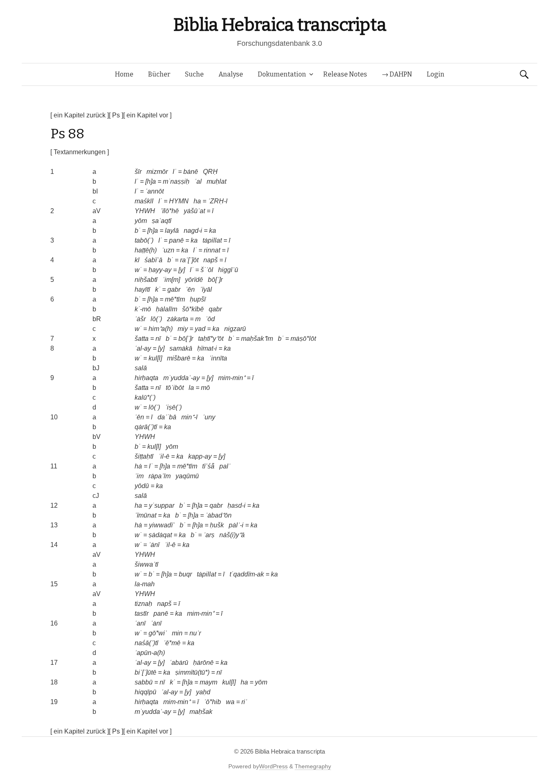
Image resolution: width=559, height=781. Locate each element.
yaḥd (203, 692)
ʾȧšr (140, 318)
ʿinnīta (218, 358)
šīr (138, 171)
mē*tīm (175, 299)
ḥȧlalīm (166, 309)
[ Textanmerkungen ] (79, 152)
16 (54, 623)
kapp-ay (200, 456)
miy (183, 328)
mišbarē (178, 358)
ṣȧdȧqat (160, 534)
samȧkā (180, 348)
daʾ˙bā (167, 417)
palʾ (224, 466)
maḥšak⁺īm (257, 338)
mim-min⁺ (231, 377)
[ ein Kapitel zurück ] (79, 115)
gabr (173, 289)
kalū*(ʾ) (145, 397)
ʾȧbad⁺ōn (218, 515)
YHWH (145, 210)
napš (210, 260)
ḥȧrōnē (203, 662)
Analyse (231, 74)
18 (54, 682)
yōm (141, 220)
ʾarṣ (208, 534)
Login (435, 74)
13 (54, 525)
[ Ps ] (116, 115)
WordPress (273, 766)
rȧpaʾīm (160, 476)
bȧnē (190, 171)
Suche (194, 74)
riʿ (244, 701)
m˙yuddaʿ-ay (181, 377)
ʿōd (210, 318)
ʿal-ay (143, 348)
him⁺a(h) (161, 328)
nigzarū (235, 328)
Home (124, 74)
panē (176, 240)
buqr (185, 574)
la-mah (145, 584)
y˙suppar (161, 505)
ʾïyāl (206, 289)
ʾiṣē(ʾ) (173, 407)
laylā (172, 230)
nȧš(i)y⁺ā (232, 534)
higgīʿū (228, 269)
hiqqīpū (145, 692)
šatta (142, 338)
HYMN (179, 201)
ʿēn (139, 417)
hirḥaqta (146, 377)
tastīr (142, 613)
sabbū (144, 682)
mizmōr (157, 171)
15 (54, 584)
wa (230, 701)
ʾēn (190, 289)
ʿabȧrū (178, 662)
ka (212, 230)
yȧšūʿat (194, 210)
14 (54, 544)
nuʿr (195, 633)
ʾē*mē (171, 642)
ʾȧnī (154, 544)
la (191, 387)
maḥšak (200, 711)
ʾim (139, 476)
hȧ (138, 466)
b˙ (137, 230)
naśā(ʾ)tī (146, 642)
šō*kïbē (193, 309)
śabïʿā (153, 260)
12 (54, 505)
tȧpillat (212, 240)
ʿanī (140, 623)
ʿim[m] (171, 279)
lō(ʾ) (156, 318)
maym (208, 682)
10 (54, 417)
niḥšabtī (146, 279)
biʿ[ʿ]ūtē (145, 672)
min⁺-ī (189, 417)
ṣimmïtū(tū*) (192, 672)
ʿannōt (154, 191)
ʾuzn (168, 250)
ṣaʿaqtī (161, 220)
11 (53, 466)
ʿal (198, 181)
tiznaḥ (143, 603)
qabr (215, 309)
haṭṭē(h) (146, 250)
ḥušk (217, 525)
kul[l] (155, 358)
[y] (181, 269)
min (177, 633)
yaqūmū (187, 476)
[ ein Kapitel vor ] (147, 115)
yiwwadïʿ (162, 525)
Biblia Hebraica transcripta (279, 24)
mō (205, 387)
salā (141, 368)
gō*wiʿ (158, 633)
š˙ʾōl (207, 269)
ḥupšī (198, 299)
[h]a (150, 181)
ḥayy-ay (160, 269)
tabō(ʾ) (144, 240)
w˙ (138, 269)
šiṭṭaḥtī (144, 456)
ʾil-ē (163, 456)
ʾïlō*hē (169, 210)
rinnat (212, 250)
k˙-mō (143, 309)
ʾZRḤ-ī (218, 201)
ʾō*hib (212, 701)
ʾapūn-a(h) (150, 652)
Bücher (159, 74)
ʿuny (209, 417)
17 (54, 662)
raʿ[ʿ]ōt (189, 260)
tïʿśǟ (208, 466)
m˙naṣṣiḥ (176, 181)
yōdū (142, 485)
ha (197, 201)
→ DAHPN (397, 74)
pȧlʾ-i (236, 525)
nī (158, 338)
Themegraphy (313, 766)
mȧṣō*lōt (303, 338)
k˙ (157, 289)
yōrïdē (194, 279)
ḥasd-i (237, 505)
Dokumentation (282, 74)
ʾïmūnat (145, 515)
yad (200, 328)
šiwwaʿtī (146, 564)
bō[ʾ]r (215, 279)
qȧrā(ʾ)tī (146, 426)
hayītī (142, 289)
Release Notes (345, 74)
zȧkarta (177, 318)
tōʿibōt (175, 387)
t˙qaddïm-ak (247, 574)
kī (137, 260)
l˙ (174, 171)
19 (54, 701)
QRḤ (210, 171)
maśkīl (144, 201)
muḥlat (216, 181)
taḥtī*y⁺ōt (210, 338)
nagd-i (193, 230)
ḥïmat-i (207, 348)
